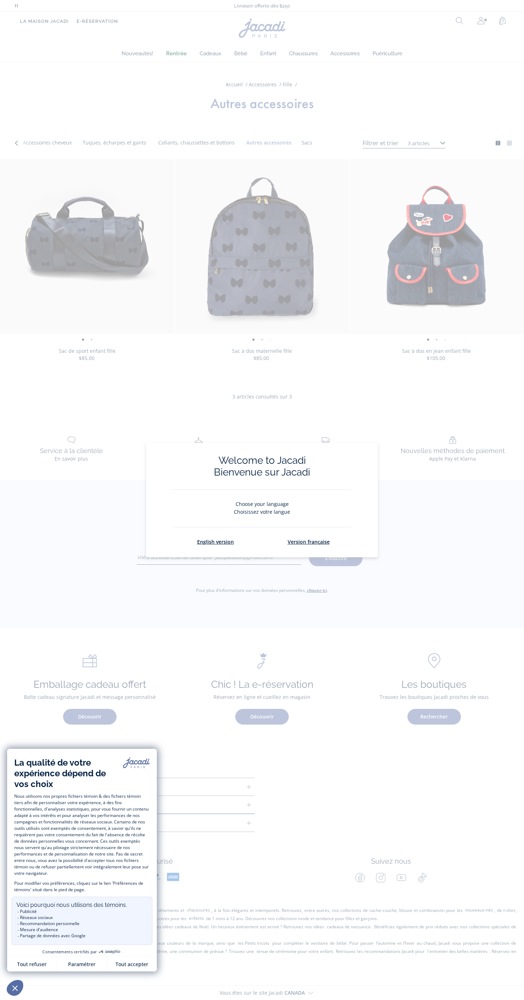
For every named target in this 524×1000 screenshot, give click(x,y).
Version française (309, 541)
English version (215, 541)
